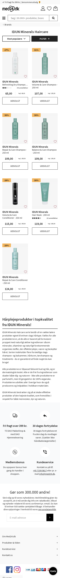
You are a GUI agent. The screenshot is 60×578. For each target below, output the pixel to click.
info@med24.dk (47, 473)
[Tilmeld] (49, 517)
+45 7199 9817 (40, 470)
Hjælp (53, 571)
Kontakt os (7, 555)
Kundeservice (8, 548)
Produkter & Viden (11, 542)
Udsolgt (15, 100)
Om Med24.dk (9, 536)
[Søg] (53, 18)
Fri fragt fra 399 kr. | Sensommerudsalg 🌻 (22, 2)
